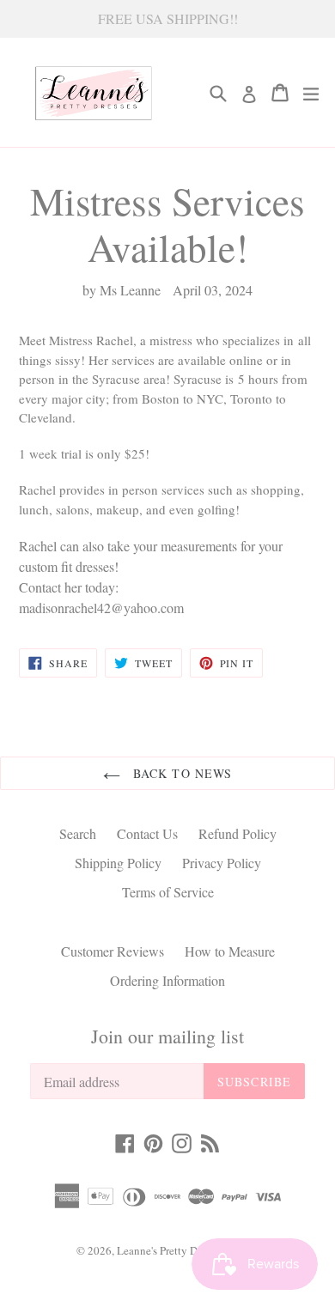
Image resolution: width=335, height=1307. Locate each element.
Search (77, 833)
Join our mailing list (167, 1036)
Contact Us (147, 833)
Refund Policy (237, 833)
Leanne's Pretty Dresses (170, 1250)
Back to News (181, 773)
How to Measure (230, 951)
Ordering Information (167, 980)
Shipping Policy (118, 863)
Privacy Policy (221, 863)
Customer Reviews (112, 951)
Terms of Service (168, 892)
